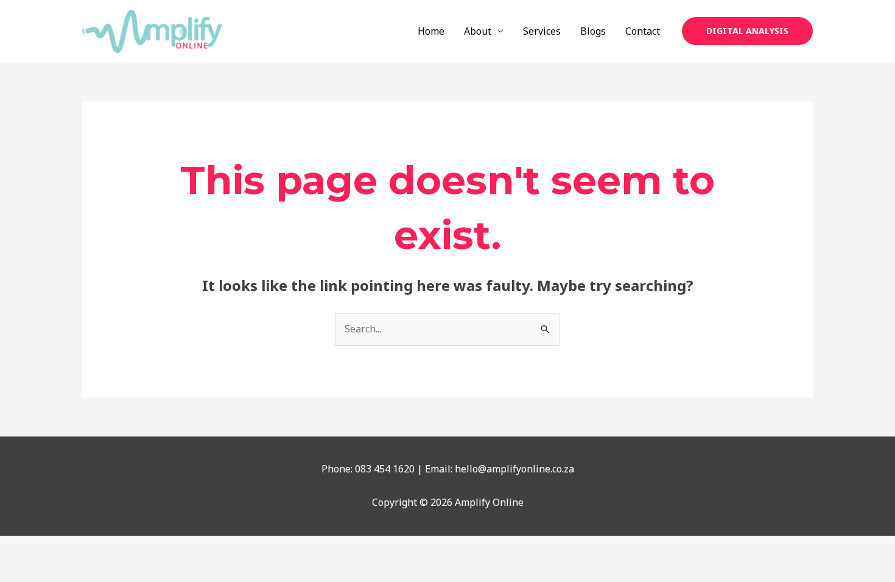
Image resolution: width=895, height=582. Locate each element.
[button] (747, 31)
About (477, 31)
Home (431, 31)
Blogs (593, 31)
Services (542, 31)
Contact (642, 31)
